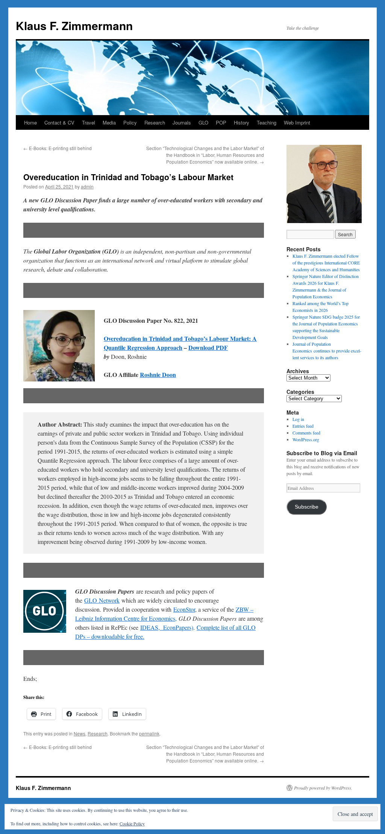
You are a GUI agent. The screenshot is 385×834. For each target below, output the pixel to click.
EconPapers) (176, 627)
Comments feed (306, 433)
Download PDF (208, 347)
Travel (88, 122)
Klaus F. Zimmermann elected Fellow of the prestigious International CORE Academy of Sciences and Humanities (326, 262)
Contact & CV (59, 122)
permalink (149, 733)
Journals (182, 122)
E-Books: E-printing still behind (57, 148)
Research (154, 122)
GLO (203, 122)
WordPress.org (306, 439)
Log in (298, 419)
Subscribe (306, 507)
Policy (130, 122)
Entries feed (303, 426)
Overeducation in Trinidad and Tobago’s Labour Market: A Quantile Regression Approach (180, 343)
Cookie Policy (132, 823)
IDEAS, (150, 627)
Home (30, 122)
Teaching (266, 122)
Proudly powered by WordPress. (323, 788)
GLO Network (102, 600)
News (79, 733)
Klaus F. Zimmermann (74, 25)
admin (87, 186)
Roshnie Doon (158, 374)
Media (109, 122)
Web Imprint (297, 122)
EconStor (184, 609)
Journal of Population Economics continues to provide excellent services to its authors (327, 350)
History (241, 122)
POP (221, 122)
